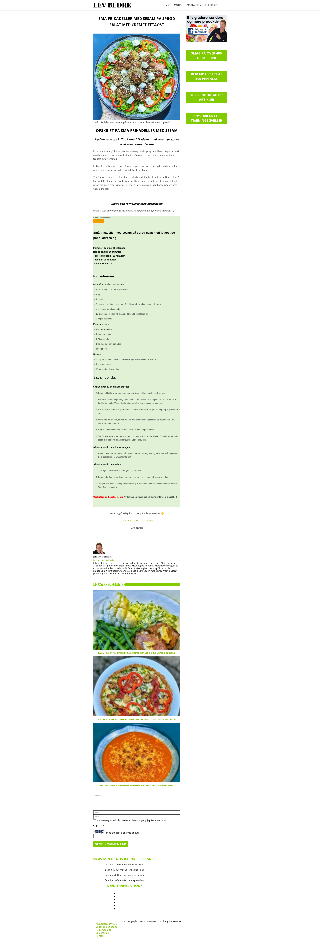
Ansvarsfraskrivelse (106, 923)
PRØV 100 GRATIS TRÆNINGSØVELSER (206, 118)
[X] (108, 576)
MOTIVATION (194, 4)
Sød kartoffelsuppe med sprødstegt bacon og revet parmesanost (136, 785)
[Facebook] (95, 577)
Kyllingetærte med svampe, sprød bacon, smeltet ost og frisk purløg (137, 719)
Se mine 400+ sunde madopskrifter (124, 864)
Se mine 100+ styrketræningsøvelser (124, 880)
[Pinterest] (104, 577)
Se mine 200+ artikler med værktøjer (124, 874)
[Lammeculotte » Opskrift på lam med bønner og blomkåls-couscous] (136, 620)
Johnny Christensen (102, 556)
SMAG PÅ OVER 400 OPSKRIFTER (206, 55)
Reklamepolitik (104, 929)
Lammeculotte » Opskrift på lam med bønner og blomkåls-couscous (136, 653)
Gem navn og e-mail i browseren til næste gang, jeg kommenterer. (130, 820)
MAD (168, 4)
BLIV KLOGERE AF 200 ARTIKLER (206, 97)
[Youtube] (112, 577)
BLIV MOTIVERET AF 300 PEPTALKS (206, 76)
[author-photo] (99, 553)
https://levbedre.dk (103, 560)
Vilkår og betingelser (107, 926)
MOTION (178, 4)
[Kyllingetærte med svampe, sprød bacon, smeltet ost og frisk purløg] (136, 686)
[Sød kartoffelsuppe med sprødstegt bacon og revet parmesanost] (136, 752)
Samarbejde (102, 932)
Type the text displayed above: (122, 832)
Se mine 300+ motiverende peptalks (124, 869)
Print (98, 221)
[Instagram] (99, 577)
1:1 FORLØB (211, 4)
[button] (224, 4)
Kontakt (100, 935)
